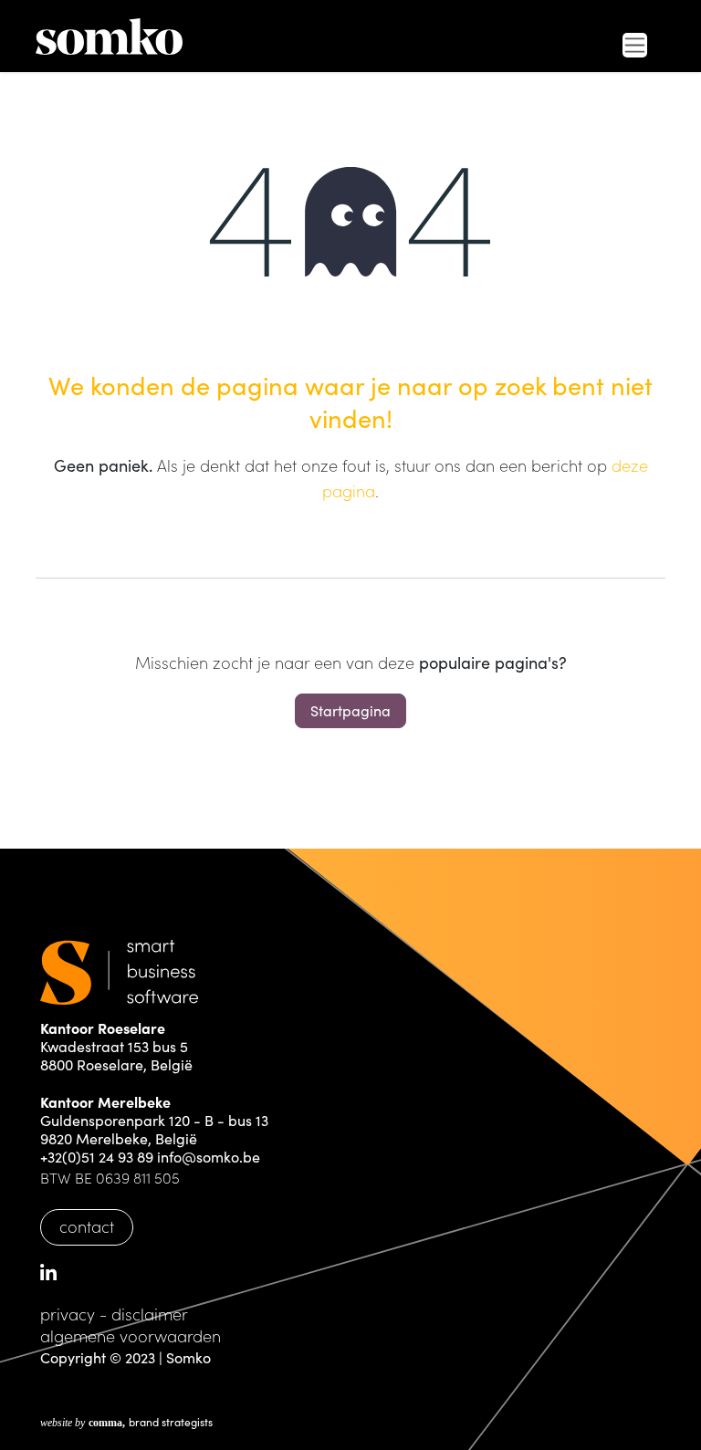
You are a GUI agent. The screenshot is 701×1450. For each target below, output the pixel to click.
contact (86, 1226)
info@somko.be (208, 1156)
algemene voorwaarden (130, 1335)
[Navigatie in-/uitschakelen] (634, 45)
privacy (67, 1313)
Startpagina (350, 710)
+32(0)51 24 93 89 (96, 1156)
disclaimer (149, 1313)
